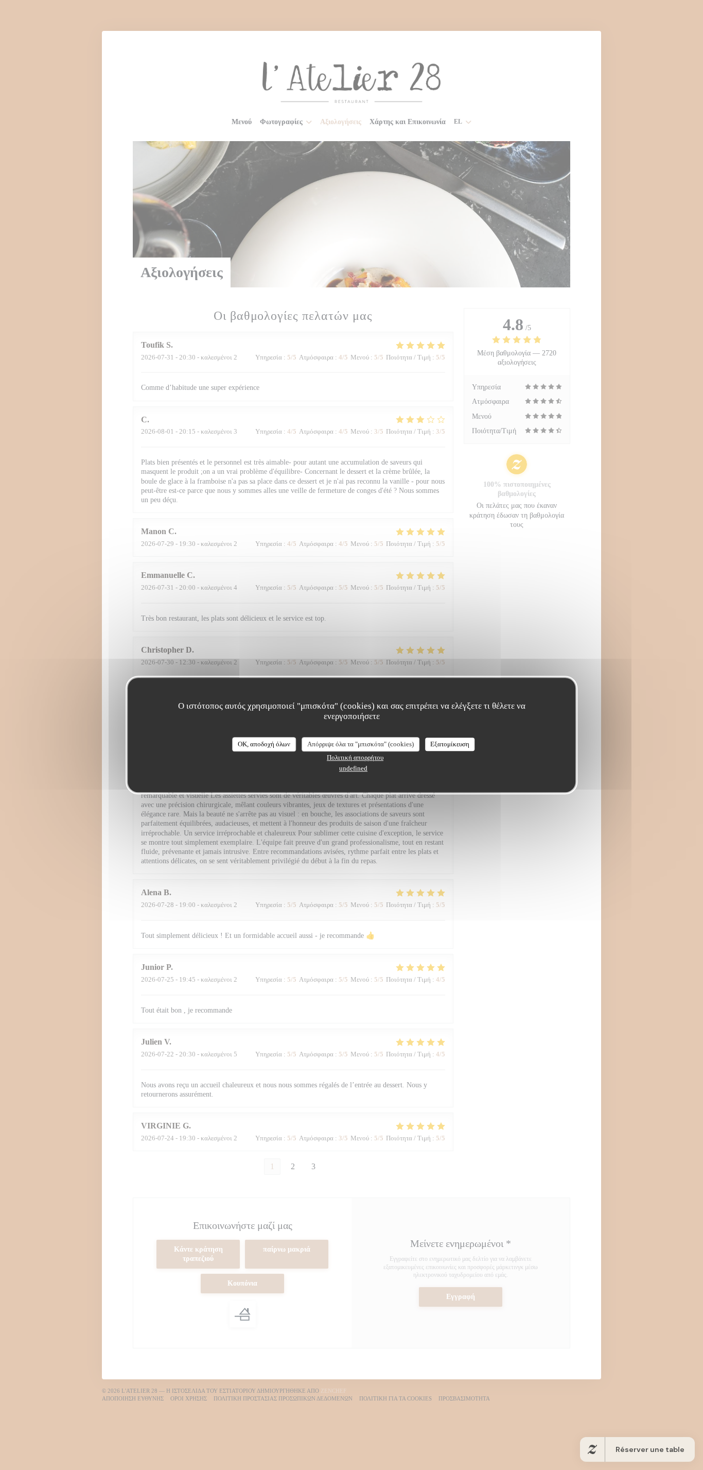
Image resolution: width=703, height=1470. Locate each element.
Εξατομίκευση (449, 744)
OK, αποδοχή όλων (264, 744)
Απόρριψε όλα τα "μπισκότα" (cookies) (360, 744)
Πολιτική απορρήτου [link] (355, 757)
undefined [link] (353, 768)
